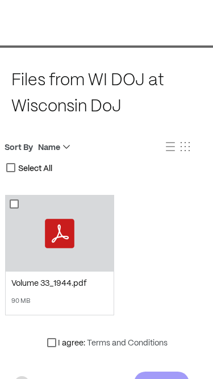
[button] (171, 147)
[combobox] (11, 167)
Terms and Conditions (127, 342)
